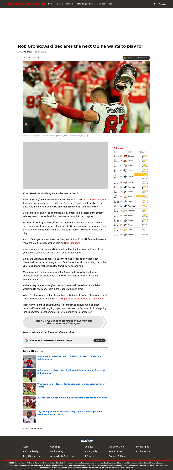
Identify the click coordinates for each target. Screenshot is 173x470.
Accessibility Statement (62, 456)
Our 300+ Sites (116, 446)
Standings (82, 4)
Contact (89, 446)
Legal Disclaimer (31, 456)
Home (26, 429)
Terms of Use (115, 451)
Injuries (101, 4)
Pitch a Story (56, 451)
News (50, 4)
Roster (92, 4)
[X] (160, 4)
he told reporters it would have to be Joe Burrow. (79, 298)
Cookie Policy (143, 451)
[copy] (38, 58)
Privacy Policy (92, 451)
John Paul (26, 52)
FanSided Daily (30, 451)
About (26, 446)
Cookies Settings (117, 456)
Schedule (70, 4)
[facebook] (154, 4)
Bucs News (36, 429)
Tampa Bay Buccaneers (94, 199)
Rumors (59, 4)
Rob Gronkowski (73, 243)
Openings (55, 446)
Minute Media (19, 463)
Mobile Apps (142, 446)
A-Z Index (89, 456)
